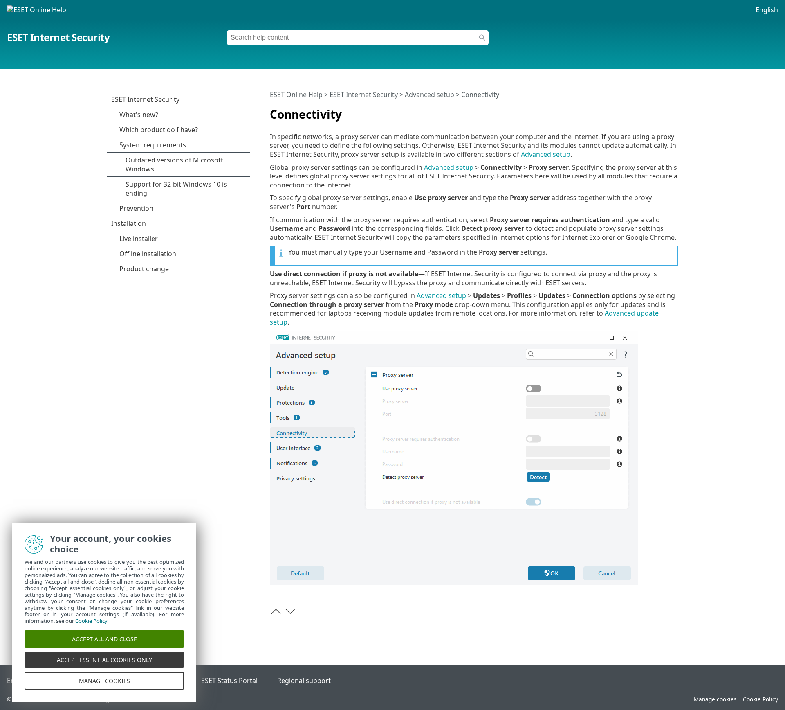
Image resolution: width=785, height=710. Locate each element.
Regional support (304, 680)
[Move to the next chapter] (290, 611)
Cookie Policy (760, 699)
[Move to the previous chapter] (276, 611)
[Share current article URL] (648, 110)
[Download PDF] (661, 110)
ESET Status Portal (229, 680)
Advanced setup (429, 94)
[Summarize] (673, 110)
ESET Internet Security (58, 37)
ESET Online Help (296, 94)
